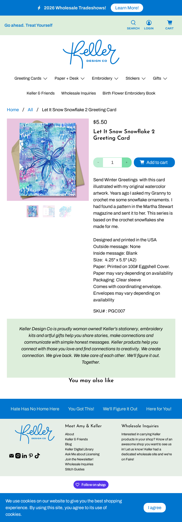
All (30, 109)
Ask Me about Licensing (82, 454)
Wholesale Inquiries (78, 93)
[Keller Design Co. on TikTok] (37, 457)
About (69, 434)
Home (13, 109)
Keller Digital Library (79, 449)
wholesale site (147, 454)
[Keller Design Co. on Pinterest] (31, 457)
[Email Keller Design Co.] (11, 457)
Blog (68, 444)
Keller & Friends (41, 93)
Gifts (157, 78)
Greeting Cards (27, 78)
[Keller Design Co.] (91, 54)
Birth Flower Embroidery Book (129, 93)
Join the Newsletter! (79, 459)
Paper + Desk (67, 78)
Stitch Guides (75, 469)
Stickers (133, 78)
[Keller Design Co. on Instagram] (18, 457)
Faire (129, 459)
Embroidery (102, 78)
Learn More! (127, 7)
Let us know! (134, 449)
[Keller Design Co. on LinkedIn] (24, 457)
